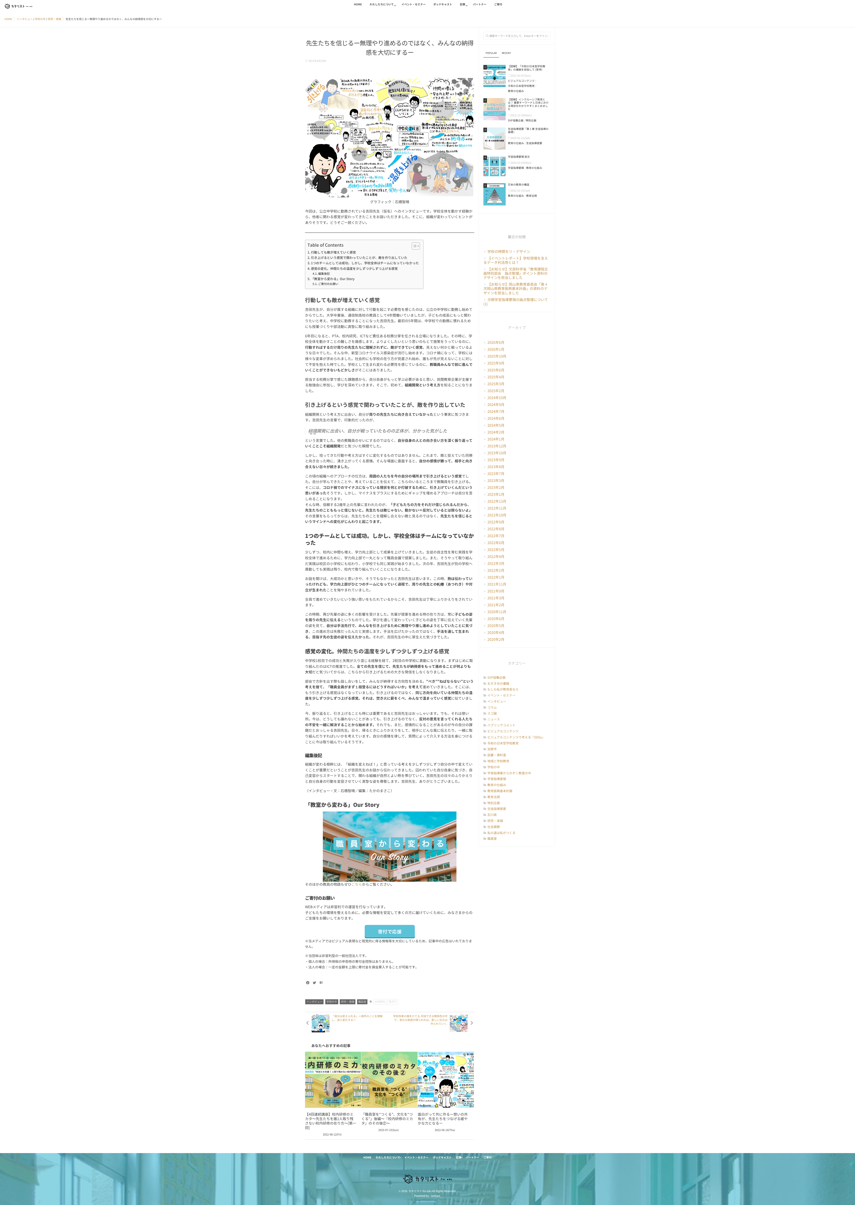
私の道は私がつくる (501, 832)
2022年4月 (495, 556)
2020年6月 (495, 619)
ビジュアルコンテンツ (521, 81)
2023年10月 (496, 453)
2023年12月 (496, 446)
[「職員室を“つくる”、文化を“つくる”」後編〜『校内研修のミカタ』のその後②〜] (389, 1080)
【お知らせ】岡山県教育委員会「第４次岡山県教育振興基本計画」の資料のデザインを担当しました (515, 289)
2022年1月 (495, 577)
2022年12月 (496, 501)
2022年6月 (495, 543)
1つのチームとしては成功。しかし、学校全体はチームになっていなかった (365, 263)
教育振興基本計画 (499, 791)
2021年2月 (495, 605)
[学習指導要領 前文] (494, 166)
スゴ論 (492, 713)
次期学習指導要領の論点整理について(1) (515, 302)
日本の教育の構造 (518, 184)
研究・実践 (347, 1001)
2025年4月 (495, 377)
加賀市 (492, 749)
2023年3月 (495, 480)
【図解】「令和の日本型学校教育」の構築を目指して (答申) (526, 68)
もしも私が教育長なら (503, 689)
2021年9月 (495, 591)
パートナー (479, 4)
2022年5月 (495, 549)
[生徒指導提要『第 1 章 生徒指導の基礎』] (494, 138)
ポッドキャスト (442, 4)
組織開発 (380, 1001)
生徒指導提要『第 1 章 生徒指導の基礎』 (528, 130)
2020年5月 (495, 625)
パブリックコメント (501, 725)
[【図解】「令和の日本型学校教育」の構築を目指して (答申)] (494, 76)
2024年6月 (495, 418)
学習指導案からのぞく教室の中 (509, 773)
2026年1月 (495, 349)
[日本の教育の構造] (494, 194)
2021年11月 (496, 584)
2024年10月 (496, 398)
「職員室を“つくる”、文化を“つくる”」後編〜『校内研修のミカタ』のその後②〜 (387, 1119)
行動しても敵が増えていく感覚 (333, 252)
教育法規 (531, 196)
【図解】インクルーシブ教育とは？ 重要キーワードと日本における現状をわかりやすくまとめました (528, 104)
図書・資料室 (496, 755)
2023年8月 (495, 467)
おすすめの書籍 (498, 683)
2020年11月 (496, 612)
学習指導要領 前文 (519, 157)
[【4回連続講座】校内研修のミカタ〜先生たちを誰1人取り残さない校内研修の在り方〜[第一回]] (333, 1080)
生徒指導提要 (534, 143)
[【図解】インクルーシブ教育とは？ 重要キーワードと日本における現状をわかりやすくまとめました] (494, 109)
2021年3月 (495, 598)
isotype (435, 1196)
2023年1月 (495, 494)
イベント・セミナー (413, 4)
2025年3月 (495, 384)
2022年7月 (495, 536)
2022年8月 (495, 529)
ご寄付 (498, 4)
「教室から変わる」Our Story (332, 279)
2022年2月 (495, 570)
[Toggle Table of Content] (413, 246)
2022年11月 (496, 508)
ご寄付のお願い (328, 284)
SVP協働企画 (515, 120)
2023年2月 (495, 487)
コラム (492, 707)
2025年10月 (496, 356)
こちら (356, 884)
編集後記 (324, 273)
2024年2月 (495, 432)
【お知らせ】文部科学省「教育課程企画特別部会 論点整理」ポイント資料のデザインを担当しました (515, 273)
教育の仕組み (516, 91)
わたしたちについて (382, 4)
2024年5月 (495, 425)
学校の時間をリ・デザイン (508, 251)
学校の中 (331, 1001)
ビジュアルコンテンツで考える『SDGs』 (516, 737)
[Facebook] (307, 983)
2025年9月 (495, 363)
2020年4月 (495, 632)
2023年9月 (495, 460)
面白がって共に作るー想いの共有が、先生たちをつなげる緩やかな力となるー (443, 1119)
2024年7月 (495, 411)
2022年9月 (495, 522)
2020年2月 (495, 639)
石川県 (492, 814)
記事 (462, 4)
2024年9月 (495, 404)
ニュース (493, 719)
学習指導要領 (516, 168)
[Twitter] (314, 983)
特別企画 (531, 120)
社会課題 (493, 826)
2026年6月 (495, 342)
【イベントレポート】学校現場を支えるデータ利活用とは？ (515, 260)
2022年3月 (495, 563)
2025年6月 (495, 370)
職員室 (362, 1001)
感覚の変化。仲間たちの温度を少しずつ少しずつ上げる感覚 (354, 268)
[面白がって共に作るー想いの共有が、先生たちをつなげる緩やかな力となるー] (446, 1080)
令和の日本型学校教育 (521, 86)
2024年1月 (495, 439)
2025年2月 (495, 391)
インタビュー (314, 1001)
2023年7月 (495, 473)
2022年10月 (496, 515)
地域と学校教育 (498, 761)
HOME (358, 4)
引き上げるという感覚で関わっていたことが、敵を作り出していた (359, 257)
